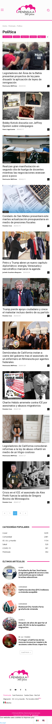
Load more (25, 652)
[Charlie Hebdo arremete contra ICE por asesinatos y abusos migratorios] (26, 385)
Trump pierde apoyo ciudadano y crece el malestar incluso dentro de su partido (26, 311)
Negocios (41, 37)
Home (5, 26)
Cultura (16, 37)
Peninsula (12, 26)
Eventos (33, 37)
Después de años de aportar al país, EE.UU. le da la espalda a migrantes (33, 625)
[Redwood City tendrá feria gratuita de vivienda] (10, 607)
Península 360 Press (10, 86)
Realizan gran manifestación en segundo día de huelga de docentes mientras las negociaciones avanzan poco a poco (24, 171)
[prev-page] (5, 513)
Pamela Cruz (7, 226)
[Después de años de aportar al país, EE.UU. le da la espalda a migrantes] (10, 624)
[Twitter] (26, 690)
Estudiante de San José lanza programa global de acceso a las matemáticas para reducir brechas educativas (34, 573)
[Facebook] (20, 690)
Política (5, 348)
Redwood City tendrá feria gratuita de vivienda (31, 608)
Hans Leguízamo (9, 129)
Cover (5, 305)
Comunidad (7, 37)
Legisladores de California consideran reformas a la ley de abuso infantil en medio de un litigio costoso (25, 449)
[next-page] (25, 513)
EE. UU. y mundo (24, 637)
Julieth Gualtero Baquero (12, 272)
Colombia (6, 258)
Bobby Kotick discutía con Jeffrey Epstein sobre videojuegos (22, 124)
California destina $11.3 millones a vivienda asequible (34, 591)
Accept (3, 723)
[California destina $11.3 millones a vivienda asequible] (10, 590)
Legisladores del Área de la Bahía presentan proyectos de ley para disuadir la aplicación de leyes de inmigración (22, 78)
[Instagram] (10, 690)
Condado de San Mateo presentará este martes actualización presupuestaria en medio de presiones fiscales (26, 219)
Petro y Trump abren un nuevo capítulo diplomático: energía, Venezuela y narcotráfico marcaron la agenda (25, 265)
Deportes (25, 37)
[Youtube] (15, 690)
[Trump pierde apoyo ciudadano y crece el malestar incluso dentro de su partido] (26, 292)
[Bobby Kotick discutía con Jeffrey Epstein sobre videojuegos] (26, 106)
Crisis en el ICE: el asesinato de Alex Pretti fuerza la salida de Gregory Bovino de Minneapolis (24, 495)
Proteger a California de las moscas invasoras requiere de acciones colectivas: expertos (33, 642)
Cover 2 (5, 69)
